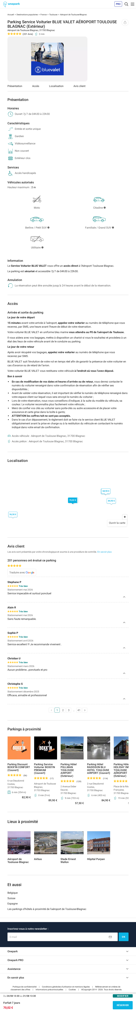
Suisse (11, 898)
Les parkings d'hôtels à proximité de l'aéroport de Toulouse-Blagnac (46, 909)
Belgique (12, 892)
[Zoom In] (124, 516)
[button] (24, 987)
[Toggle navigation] (126, 4)
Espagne (12, 903)
